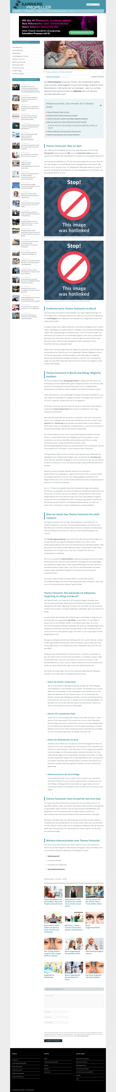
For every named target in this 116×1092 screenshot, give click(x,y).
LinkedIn (78, 1075)
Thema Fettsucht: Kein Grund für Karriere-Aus (64, 131)
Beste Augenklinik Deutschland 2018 (72, 952)
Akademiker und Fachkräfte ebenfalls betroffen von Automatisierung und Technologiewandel (30, 262)
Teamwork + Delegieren (18, 73)
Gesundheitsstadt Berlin (56, 869)
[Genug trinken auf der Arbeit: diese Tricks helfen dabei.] (95, 892)
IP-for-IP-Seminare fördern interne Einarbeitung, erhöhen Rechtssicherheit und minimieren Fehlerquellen (29, 244)
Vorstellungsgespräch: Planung (20, 56)
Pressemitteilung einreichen (56, 11)
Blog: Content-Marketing (82, 1058)
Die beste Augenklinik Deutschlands (94, 976)
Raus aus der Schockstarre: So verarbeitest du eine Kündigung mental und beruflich (29, 316)
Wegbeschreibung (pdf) (18, 1073)
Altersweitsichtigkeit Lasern (94, 952)
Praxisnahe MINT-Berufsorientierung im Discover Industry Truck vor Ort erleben (30, 204)
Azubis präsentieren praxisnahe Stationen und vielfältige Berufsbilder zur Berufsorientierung (30, 280)
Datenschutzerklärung (82, 1036)
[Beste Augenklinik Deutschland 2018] (74, 944)
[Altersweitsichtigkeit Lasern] (95, 944)
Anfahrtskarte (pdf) (17, 1070)
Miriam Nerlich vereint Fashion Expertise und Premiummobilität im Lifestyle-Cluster (30, 195)
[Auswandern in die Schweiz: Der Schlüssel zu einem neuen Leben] (74, 892)
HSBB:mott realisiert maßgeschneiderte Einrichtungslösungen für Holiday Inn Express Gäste (30, 165)
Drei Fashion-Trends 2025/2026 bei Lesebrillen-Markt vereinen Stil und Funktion (30, 108)
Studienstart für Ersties (18, 68)
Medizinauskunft (54, 856)
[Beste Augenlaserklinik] (95, 918)
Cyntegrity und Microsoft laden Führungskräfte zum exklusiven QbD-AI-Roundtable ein (30, 271)
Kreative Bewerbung (17, 50)
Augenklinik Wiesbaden (49, 976)
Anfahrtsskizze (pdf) (17, 1066)
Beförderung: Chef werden (19, 62)
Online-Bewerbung (17, 47)
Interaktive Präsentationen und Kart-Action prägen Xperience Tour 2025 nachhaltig (30, 146)
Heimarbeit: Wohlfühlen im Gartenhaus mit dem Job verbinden (52, 928)
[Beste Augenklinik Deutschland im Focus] (74, 967)
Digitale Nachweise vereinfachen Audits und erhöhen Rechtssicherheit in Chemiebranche (30, 213)
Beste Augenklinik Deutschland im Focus (72, 977)
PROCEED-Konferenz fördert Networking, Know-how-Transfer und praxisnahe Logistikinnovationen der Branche (30, 233)
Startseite (17, 11)
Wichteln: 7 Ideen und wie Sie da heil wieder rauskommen (73, 927)
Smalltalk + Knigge (16, 70)
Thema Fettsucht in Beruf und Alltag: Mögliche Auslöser (67, 119)
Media (71, 11)
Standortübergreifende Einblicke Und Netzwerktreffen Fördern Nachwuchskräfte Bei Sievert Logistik (30, 299)
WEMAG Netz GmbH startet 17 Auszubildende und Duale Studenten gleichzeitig (30, 290)
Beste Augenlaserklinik (93, 926)
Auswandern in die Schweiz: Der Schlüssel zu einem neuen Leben (73, 902)
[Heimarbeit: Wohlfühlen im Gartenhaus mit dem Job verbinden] (53, 918)
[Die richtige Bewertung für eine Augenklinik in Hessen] (53, 944)
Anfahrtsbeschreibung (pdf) (19, 1063)
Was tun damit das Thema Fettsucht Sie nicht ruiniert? (67, 122)
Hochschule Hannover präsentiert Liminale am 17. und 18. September (30, 307)
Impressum (15, 1060)
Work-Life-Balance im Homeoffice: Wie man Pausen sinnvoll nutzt (53, 901)
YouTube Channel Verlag (82, 1069)
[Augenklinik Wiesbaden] (53, 967)
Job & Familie (100, 76)
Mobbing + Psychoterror (18, 59)
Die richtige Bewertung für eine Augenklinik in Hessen (52, 953)
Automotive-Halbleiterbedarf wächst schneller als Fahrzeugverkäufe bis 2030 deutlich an (30, 126)
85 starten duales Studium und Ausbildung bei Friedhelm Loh (29, 253)
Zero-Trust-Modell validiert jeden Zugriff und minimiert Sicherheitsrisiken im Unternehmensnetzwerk (29, 136)
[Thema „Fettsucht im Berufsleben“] (74, 55)
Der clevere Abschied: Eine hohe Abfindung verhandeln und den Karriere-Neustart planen (29, 117)
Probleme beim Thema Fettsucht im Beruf (62, 115)
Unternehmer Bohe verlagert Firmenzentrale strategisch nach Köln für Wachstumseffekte (30, 186)
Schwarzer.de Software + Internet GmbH (23, 1090)
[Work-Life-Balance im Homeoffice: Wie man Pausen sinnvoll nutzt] (53, 892)
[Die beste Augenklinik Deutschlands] (95, 967)
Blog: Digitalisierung (81, 1065)
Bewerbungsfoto (16, 53)
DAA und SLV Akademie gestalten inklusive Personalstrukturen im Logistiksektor (29, 99)
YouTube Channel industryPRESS (84, 1072)
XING (77, 1079)
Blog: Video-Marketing (81, 1062)
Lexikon (40, 11)
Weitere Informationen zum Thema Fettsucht (63, 135)
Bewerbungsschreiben (18, 65)
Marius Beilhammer (53, 77)
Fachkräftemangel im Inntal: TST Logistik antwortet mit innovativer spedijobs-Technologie (29, 223)
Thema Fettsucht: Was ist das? (58, 112)
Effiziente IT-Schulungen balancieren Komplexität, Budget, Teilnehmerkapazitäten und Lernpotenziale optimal (30, 176)
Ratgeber (46, 1069)
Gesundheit (94, 76)
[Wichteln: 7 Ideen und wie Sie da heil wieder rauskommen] (74, 918)
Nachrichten (29, 11)
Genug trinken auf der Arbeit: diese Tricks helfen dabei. (94, 901)
